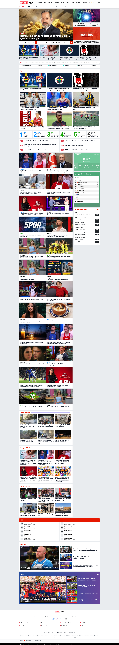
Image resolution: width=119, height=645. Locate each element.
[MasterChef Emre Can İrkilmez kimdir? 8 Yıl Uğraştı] (32, 289)
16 (59, 42)
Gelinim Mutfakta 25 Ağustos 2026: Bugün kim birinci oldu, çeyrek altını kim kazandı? (32, 278)
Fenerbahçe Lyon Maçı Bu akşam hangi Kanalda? (36, 140)
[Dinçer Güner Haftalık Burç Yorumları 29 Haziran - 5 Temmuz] (66, 557)
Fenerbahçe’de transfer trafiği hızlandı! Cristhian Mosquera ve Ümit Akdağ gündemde (67, 135)
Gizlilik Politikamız (64, 644)
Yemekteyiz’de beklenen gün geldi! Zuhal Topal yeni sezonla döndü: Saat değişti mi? (58, 386)
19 (66, 42)
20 (69, 42)
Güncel (40, 2)
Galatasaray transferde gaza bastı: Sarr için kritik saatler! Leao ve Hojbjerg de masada (81, 135)
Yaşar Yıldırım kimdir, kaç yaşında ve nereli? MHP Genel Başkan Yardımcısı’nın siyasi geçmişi (58, 171)
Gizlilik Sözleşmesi (37, 640)
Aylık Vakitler (78, 169)
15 (56, 42)
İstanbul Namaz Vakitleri (67, 622)
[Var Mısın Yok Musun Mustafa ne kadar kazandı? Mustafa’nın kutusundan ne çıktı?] (59, 203)
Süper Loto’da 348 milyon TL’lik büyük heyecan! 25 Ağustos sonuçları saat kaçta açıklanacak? (41, 135)
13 (51, 42)
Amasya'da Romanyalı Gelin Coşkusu (43, 62)
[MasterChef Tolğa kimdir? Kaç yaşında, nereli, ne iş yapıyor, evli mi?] (59, 182)
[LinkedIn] (60, 619)
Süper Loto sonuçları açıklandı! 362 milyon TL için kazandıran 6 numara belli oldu (27, 135)
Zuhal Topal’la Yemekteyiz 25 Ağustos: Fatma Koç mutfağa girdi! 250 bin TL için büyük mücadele (31, 214)
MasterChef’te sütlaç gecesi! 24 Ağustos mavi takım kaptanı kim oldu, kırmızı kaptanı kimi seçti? (58, 343)
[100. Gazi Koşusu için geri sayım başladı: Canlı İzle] (72, 586)
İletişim (21, 640)
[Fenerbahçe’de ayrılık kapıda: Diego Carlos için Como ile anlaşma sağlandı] (59, 246)
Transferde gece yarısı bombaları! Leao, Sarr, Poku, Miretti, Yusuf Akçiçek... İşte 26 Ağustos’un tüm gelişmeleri (55, 135)
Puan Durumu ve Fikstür (26, 625)
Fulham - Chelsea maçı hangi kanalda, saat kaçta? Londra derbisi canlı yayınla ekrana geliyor (31, 386)
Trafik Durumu (85, 622)
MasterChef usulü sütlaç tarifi (53, 321)
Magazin (56, 2)
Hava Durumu (44, 622)
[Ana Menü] (98, 2)
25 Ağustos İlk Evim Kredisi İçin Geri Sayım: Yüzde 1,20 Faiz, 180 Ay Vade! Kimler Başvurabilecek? (58, 278)
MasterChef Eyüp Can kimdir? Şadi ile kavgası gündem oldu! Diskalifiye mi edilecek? (57, 236)
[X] (55, 619)
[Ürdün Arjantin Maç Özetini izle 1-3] (72, 599)
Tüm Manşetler (44, 625)
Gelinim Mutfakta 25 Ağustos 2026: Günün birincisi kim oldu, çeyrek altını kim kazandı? (95, 135)
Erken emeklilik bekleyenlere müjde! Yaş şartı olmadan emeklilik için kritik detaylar (30, 193)
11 (46, 42)
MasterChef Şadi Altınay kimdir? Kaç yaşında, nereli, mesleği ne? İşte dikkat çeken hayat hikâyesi (59, 364)
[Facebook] (53, 619)
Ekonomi (50, 2)
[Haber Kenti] (27, 2)
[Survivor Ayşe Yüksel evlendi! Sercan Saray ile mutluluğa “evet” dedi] (32, 310)
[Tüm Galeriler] (98, 544)
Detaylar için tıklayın (86, 205)
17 (61, 42)
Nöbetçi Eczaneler (25, 622)
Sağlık (67, 2)
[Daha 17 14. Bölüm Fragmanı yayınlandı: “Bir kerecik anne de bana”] (32, 353)
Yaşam (62, 2)
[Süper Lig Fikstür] (98, 209)
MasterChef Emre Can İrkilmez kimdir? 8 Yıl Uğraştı (31, 299)
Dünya (72, 2)
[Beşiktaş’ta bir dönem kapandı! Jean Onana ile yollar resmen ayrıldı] (32, 224)
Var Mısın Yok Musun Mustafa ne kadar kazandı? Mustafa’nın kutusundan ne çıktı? (58, 214)
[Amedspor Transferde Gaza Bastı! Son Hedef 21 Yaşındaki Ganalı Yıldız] (32, 396)
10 (43, 42)
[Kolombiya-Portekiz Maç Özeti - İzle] (72, 593)
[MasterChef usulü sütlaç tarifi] (59, 310)
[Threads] (66, 619)
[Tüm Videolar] (98, 574)
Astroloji (78, 2)
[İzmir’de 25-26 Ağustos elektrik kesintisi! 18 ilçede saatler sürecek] (32, 332)
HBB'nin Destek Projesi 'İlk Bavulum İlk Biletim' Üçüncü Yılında (80, 140)
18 (64, 42)
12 (48, 42)
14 (53, 42)
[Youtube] (62, 619)
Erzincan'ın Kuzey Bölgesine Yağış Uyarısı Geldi (70, 62)
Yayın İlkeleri (28, 640)
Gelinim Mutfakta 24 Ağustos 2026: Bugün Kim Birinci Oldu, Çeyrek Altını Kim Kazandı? (59, 407)
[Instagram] (57, 619)
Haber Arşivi (84, 625)
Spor (45, 2)
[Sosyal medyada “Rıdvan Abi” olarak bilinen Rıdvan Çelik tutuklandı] (59, 289)
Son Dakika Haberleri (65, 625)
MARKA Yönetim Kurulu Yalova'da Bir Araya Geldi (40, 6)
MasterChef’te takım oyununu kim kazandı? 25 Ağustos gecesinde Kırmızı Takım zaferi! (30, 171)
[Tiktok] (64, 619)
